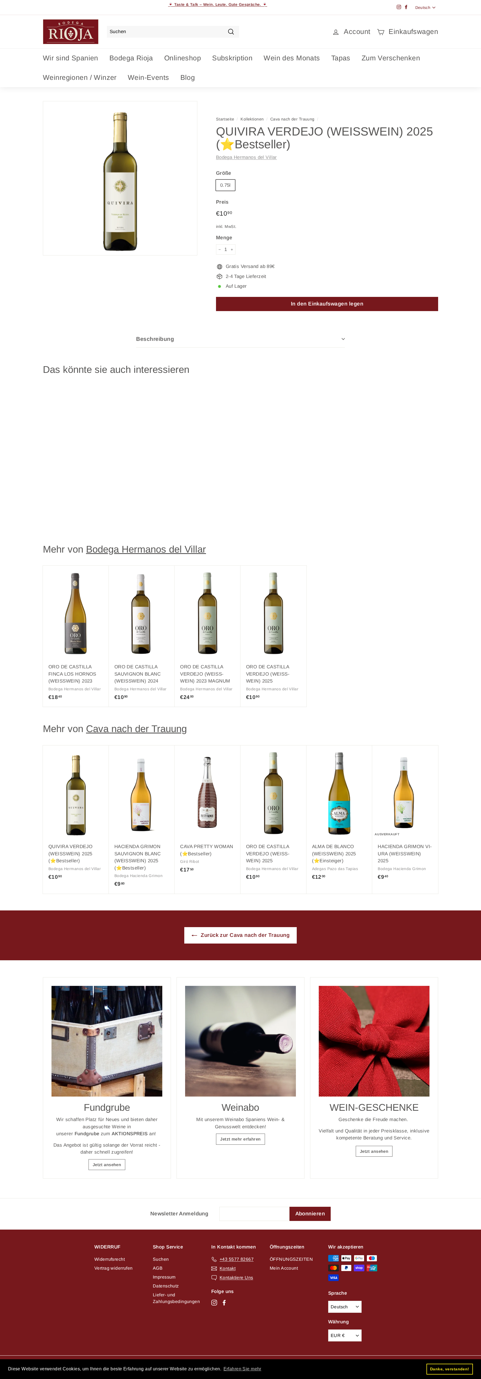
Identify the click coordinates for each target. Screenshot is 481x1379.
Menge (224, 237)
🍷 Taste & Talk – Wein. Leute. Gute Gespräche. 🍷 (217, 4)
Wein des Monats (292, 58)
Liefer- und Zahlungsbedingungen (176, 1298)
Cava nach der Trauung (292, 119)
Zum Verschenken (391, 58)
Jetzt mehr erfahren (240, 1139)
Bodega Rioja (131, 58)
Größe (223, 173)
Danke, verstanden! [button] (449, 1369)
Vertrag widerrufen (113, 1268)
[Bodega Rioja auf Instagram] (214, 1302)
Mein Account (284, 1268)
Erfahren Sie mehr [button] (242, 1368)
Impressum (164, 1277)
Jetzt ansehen (107, 1164)
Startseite (225, 119)
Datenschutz (166, 1286)
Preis (222, 202)
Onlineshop (182, 58)
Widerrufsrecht (109, 1259)
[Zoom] (120, 178)
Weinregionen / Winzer (80, 77)
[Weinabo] (240, 1041)
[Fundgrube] (106, 1041)
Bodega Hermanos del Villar (246, 157)
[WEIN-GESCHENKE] (374, 1041)
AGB (158, 1268)
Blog (187, 77)
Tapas (340, 58)
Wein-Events (148, 77)
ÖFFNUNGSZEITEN (291, 1259)
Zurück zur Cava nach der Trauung (244, 935)
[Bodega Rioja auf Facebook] (224, 1302)
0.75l (225, 185)
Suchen (161, 1259)
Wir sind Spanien (70, 58)
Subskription (232, 58)
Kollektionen (252, 119)
